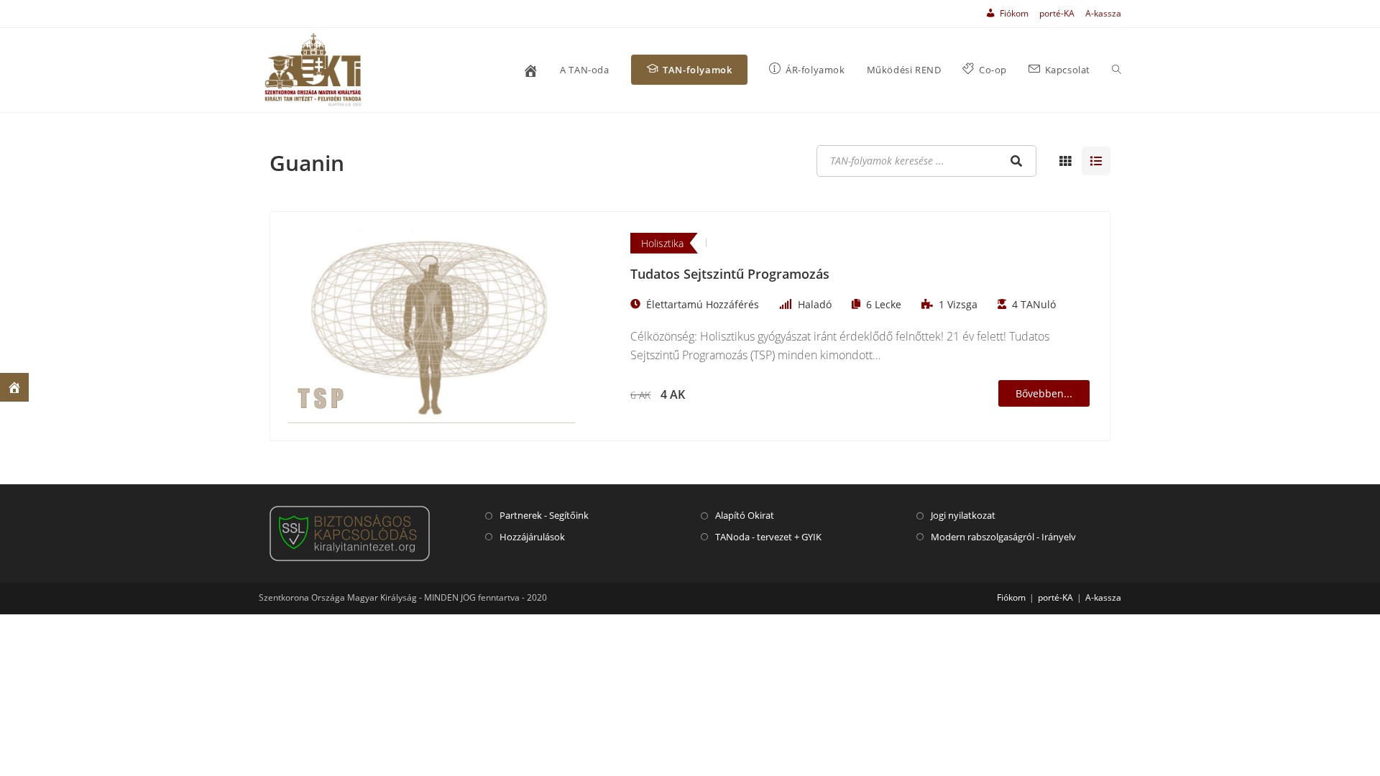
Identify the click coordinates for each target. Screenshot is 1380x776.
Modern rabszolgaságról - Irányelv (1003, 536)
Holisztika (662, 243)
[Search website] (1116, 70)
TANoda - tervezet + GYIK (768, 536)
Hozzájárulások (532, 536)
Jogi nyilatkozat (963, 515)
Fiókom (1011, 597)
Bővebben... (1044, 393)
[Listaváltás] (1065, 161)
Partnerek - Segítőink (544, 515)
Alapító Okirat (744, 515)
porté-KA (1057, 13)
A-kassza (1103, 13)
